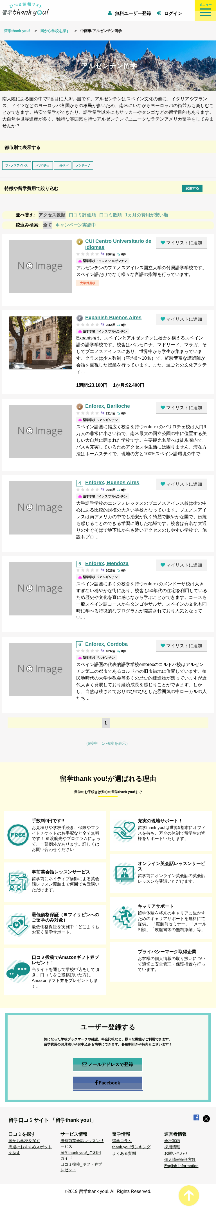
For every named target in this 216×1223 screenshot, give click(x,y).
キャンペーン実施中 (75, 225)
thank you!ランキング (131, 1147)
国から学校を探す (55, 31)
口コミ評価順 (82, 214)
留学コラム (122, 1140)
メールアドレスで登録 (110, 1064)
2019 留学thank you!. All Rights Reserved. (109, 1191)
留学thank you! (17, 31)
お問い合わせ (176, 1153)
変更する (192, 188)
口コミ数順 (110, 214)
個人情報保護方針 (180, 1159)
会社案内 (172, 1140)
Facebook (109, 1083)
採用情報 (172, 1147)
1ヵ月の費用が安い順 (146, 214)
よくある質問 (124, 1153)
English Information (181, 1165)
